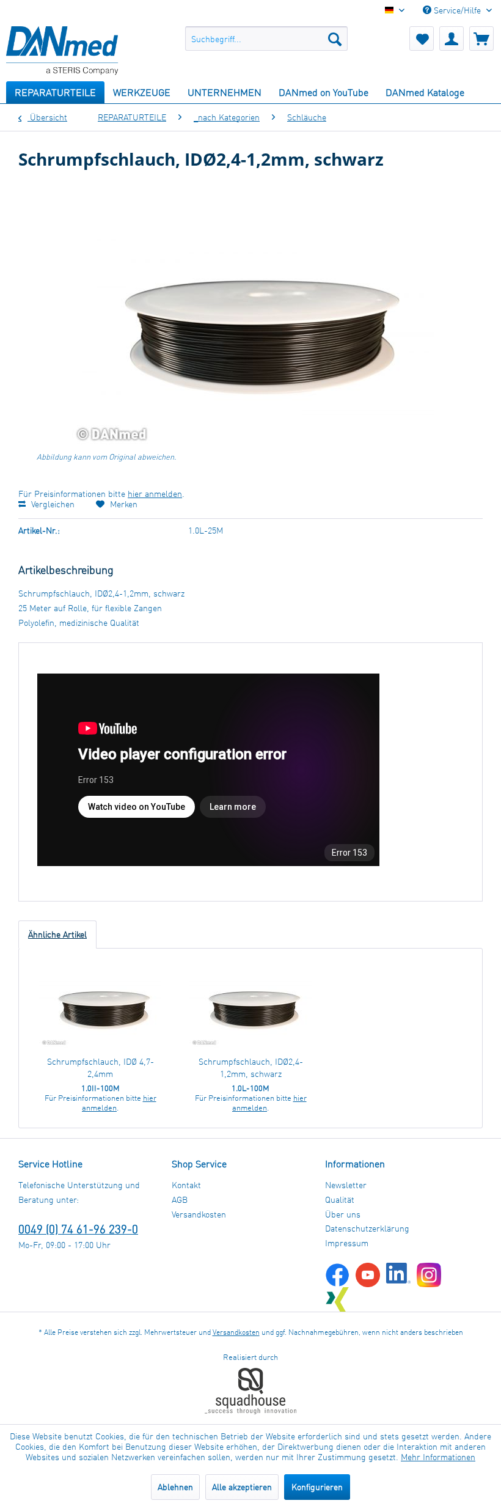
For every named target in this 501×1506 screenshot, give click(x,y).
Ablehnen (175, 1487)
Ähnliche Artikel (57, 934)
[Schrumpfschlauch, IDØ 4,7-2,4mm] (100, 1006)
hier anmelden (155, 493)
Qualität (339, 1199)
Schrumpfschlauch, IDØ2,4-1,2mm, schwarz (251, 1067)
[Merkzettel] (421, 38)
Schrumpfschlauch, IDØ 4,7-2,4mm (100, 1067)
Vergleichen (52, 504)
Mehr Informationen (438, 1457)
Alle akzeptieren (242, 1487)
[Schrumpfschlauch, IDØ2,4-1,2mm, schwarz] (250, 1006)
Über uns (342, 1214)
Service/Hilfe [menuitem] (457, 10)
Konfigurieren (317, 1487)
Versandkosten (199, 1214)
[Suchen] (335, 38)
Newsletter (346, 1185)
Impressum (346, 1243)
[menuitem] (266, 38)
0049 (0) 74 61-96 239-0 (78, 1229)
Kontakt (186, 1185)
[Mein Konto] (451, 38)
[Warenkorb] (481, 38)
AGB (180, 1199)
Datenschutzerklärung (367, 1228)
